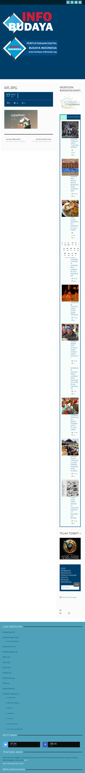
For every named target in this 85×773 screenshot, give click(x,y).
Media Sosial (7, 678)
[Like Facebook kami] (45, 744)
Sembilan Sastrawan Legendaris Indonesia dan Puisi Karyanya (75, 378)
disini (26, 760)
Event (5, 667)
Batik (8, 708)
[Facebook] (68, 2)
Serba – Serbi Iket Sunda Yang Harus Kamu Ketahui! (74, 349)
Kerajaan (10, 713)
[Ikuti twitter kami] (5, 744)
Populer (63, 117)
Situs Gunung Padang (14, 729)
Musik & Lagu (11, 724)
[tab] (63, 117)
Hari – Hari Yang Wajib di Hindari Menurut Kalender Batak (74, 508)
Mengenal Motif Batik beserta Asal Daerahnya (75, 184)
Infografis (6, 673)
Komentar (76, 117)
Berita (5, 657)
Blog (4, 662)
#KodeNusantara (9, 637)
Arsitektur (10, 697)
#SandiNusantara (9, 652)
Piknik (5, 683)
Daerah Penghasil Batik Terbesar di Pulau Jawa (74, 422)
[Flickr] (72, 2)
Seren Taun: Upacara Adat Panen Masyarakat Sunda (74, 463)
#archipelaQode (12, 641)
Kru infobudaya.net (13, 763)
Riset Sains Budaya (9, 694)
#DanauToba (7, 632)
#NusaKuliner (7, 646)
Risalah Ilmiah (7, 689)
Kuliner (9, 718)
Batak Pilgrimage (12, 703)
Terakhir (70, 117)
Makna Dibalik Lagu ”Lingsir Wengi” (74, 143)
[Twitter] (76, 2)
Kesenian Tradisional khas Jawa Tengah (74, 308)
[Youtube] (80, 2)
